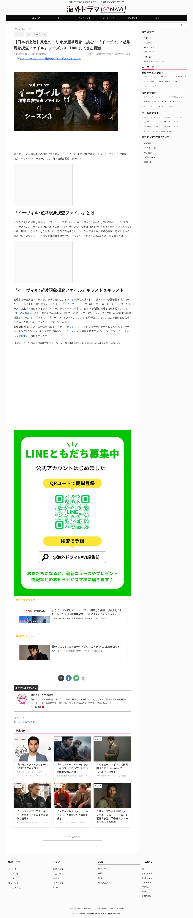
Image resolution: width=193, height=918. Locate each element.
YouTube (146, 882)
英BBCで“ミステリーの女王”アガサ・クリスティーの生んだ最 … (78, 651)
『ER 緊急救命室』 (24, 313)
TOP (146, 38)
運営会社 (148, 162)
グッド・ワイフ (75, 326)
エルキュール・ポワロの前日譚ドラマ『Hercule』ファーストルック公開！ (112, 768)
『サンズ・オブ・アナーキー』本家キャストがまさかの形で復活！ (32, 815)
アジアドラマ (84, 18)
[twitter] (61, 678)
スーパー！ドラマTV (150, 106)
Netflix (168, 81)
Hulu (28, 34)
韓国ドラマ (58, 869)
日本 (170, 131)
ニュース (36, 18)
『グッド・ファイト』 (72, 303)
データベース (108, 18)
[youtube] (43, 707)
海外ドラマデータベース (155, 61)
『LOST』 (40, 317)
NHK (165, 97)
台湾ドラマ (58, 878)
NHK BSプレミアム (177, 97)
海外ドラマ (103, 868)
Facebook (147, 873)
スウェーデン (148, 126)
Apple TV (155, 77)
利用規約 (87, 908)
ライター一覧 (150, 148)
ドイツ (177, 126)
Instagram (147, 878)
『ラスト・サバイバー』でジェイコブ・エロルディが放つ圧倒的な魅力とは (72, 768)
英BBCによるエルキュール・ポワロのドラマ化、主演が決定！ (86, 646)
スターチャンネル (176, 101)
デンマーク (168, 126)
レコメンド (60, 18)
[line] (76, 678)
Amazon (146, 77)
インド (155, 122)
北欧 (163, 131)
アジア (56, 861)
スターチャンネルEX (150, 86)
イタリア (146, 122)
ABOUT (147, 143)
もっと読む (74, 836)
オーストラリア (165, 122)
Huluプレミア (39, 34)
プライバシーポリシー (104, 908)
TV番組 (101, 878)
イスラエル (177, 117)
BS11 (145, 97)
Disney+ (164, 77)
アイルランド (148, 117)
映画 (100, 873)
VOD (157, 18)
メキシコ (155, 131)
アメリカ (158, 117)
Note (144, 891)
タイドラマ (58, 883)
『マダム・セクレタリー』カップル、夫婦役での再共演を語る (72, 815)
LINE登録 (146, 896)
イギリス (167, 117)
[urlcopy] (84, 678)
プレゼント (133, 18)
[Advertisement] (72, 386)
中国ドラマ (58, 873)
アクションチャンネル (160, 101)
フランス (146, 131)
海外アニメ (103, 882)
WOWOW (147, 101)
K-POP (56, 887)
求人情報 (148, 152)
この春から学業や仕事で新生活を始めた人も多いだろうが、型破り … (80, 618)
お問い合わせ (150, 157)
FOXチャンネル (155, 97)
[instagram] (39, 707)
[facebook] (69, 678)
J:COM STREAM (149, 81)
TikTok (145, 887)
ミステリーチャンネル (167, 106)
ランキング (149, 52)
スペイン (158, 126)
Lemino (160, 81)
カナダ (176, 122)
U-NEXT (176, 81)
